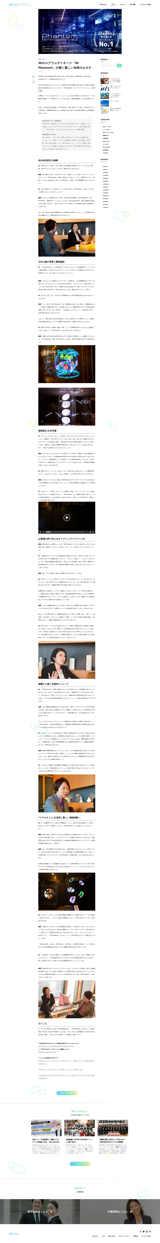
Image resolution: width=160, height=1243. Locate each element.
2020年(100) (106, 184)
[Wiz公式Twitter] (144, 1232)
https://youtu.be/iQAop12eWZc (47, 1052)
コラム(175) (105, 144)
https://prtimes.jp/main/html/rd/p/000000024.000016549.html (56, 1046)
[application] (66, 518)
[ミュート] (90, 532)
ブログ (113, 4)
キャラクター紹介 (145, 4)
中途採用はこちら (118, 1211)
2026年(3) (105, 166)
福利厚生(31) (106, 135)
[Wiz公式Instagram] (147, 1232)
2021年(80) (105, 181)
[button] (67, 517)
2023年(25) (105, 175)
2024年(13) (105, 172)
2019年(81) (105, 187)
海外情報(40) (106, 150)
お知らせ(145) (106, 141)
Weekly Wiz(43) (106, 147)
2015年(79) (105, 198)
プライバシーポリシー (124, 1236)
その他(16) (105, 153)
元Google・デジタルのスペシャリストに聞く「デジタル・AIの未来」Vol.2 (60, 1069)
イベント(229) (106, 129)
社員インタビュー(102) (108, 132)
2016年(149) (106, 195)
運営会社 (136, 1236)
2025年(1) (105, 169)
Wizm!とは (103, 4)
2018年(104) (106, 190)
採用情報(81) (106, 138)
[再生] (40, 532)
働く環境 (132, 4)
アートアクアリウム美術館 (65, 95)
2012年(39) (105, 207)
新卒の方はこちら (38, 1211)
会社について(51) (107, 126)
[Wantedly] (150, 1232)
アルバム (122, 4)
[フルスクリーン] (93, 532)
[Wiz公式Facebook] (141, 1232)
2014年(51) (105, 201)
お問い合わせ (111, 1236)
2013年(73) (105, 204)
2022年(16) (105, 178)
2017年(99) (105, 193)
